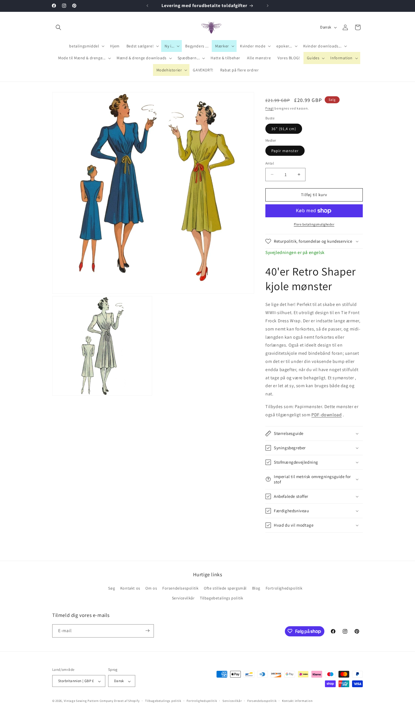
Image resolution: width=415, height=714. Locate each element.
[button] (58, 27)
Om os (151, 588)
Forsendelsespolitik (180, 588)
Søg (111, 588)
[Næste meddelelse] (267, 5)
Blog (256, 588)
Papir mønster (285, 150)
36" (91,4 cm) (283, 128)
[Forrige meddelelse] (147, 5)
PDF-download (326, 415)
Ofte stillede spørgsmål (225, 588)
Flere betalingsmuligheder (314, 224)
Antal (269, 163)
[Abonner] (147, 630)
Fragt (269, 108)
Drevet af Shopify (126, 701)
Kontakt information (297, 701)
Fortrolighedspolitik (284, 588)
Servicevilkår (183, 598)
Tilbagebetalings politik (221, 598)
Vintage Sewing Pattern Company (88, 701)
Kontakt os (130, 588)
